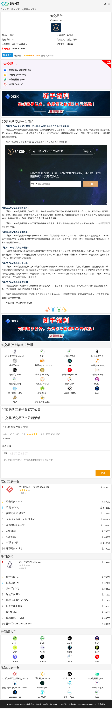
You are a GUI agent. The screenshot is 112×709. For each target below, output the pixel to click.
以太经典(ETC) (14, 606)
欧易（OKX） (13, 507)
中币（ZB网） (13, 542)
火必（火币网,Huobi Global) (20, 519)
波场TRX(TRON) (15, 618)
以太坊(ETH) (12, 582)
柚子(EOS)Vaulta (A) (30, 562)
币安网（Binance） (17, 74)
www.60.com (19, 48)
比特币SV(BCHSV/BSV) (19, 623)
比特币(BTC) (12, 577)
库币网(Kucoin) (14, 548)
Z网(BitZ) (11, 531)
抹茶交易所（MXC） (18, 79)
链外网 (38, 704)
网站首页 (15, 9)
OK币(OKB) (12, 612)
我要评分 (7, 55)
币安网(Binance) (14, 501)
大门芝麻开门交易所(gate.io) (34, 487)
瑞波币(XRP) (13, 594)
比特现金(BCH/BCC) (17, 600)
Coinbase (11, 536)
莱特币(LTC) (12, 588)
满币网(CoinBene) (15, 525)
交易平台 (26, 9)
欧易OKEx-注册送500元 (19, 70)
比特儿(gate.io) (15, 84)
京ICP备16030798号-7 (59, 704)
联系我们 (101, 704)
